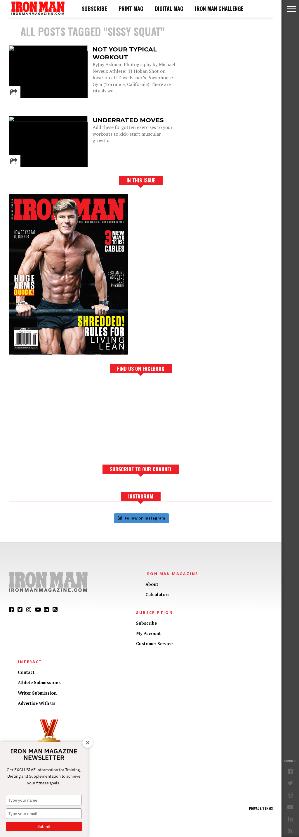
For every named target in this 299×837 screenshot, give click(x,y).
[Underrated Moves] (48, 120)
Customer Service (154, 643)
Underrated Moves (128, 120)
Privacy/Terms (261, 808)
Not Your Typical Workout (125, 53)
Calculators (157, 594)
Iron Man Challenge (219, 8)
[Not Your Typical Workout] (48, 49)
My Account (148, 633)
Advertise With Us (36, 703)
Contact (26, 672)
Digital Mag (169, 8)
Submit (44, 826)
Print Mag (131, 8)
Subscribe (94, 8)
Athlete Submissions (39, 682)
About (151, 584)
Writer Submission (37, 693)
